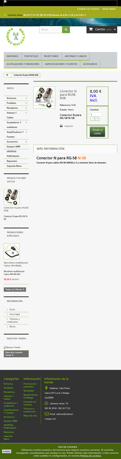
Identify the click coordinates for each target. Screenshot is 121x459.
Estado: (63, 110)
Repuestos (12, 161)
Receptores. (51, 56)
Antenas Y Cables (75, 56)
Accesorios (90, 63)
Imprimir (69, 126)
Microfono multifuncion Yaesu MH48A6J (16, 264)
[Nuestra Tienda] (16, 347)
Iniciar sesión (109, 9)
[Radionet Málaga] (19, 36)
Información (15, 301)
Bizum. (12, 326)
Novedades (28, 391)
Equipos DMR (13, 146)
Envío (12, 309)
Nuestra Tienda (16, 338)
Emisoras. (13, 56)
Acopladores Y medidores (23, 63)
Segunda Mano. (14, 166)
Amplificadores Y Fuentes (61, 63)
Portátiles (31, 56)
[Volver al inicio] (7, 75)
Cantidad (94, 110)
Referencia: (65, 105)
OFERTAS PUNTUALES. (13, 153)
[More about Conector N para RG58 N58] (12, 197)
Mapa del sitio (30, 416)
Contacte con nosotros (88, 9)
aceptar (6, 451)
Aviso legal (14, 314)
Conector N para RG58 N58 (16, 209)
